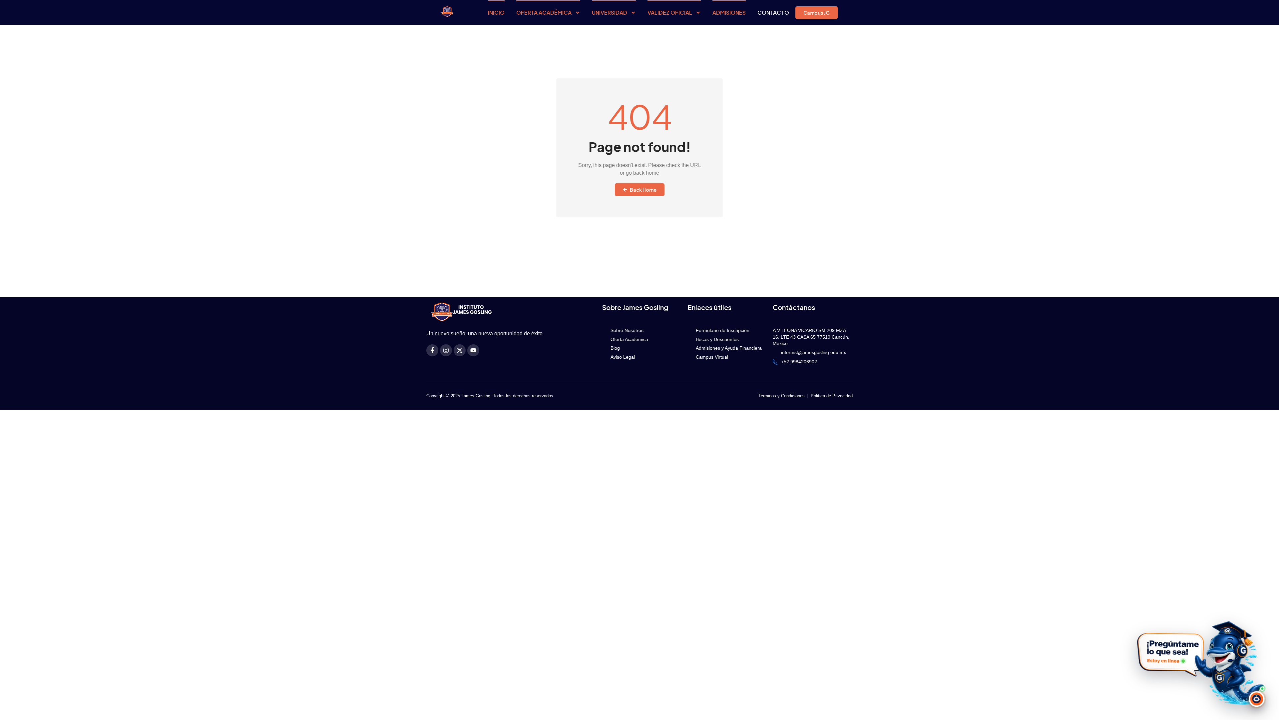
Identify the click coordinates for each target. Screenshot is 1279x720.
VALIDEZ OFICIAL (669, 12)
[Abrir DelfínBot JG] (1198, 662)
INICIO (496, 12)
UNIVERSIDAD (609, 12)
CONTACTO (773, 12)
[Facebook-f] (432, 350)
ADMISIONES (729, 12)
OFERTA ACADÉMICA (544, 12)
